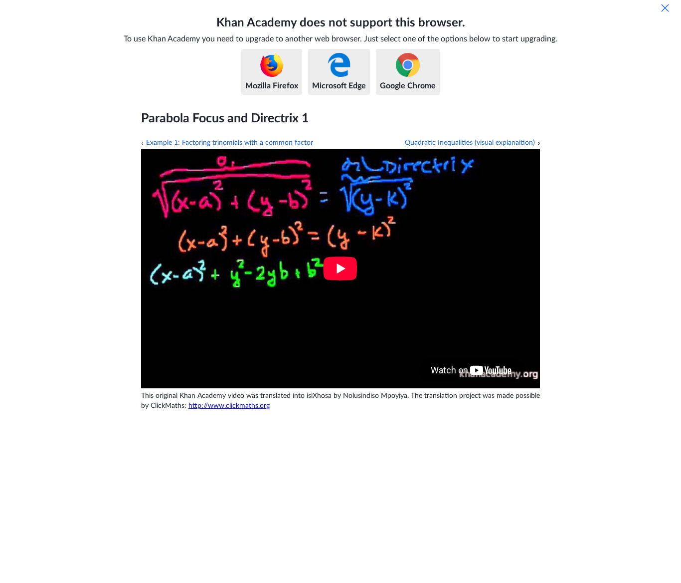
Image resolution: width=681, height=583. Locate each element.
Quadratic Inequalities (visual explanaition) (470, 142)
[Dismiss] (665, 8)
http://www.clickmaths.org (229, 405)
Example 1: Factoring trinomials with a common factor (229, 142)
